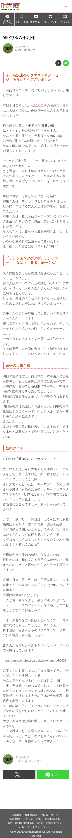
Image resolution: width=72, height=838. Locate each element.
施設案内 (14, 819)
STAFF (19, 50)
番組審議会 (31, 815)
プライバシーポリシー (40, 827)
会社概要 (16, 815)
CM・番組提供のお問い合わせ (25, 823)
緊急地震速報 (52, 819)
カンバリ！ (34, 50)
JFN (21, 827)
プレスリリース (49, 815)
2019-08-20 (22, 46)
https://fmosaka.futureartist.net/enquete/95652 (34, 660)
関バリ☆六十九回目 (20, 37)
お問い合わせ (54, 823)
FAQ (39, 819)
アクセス (28, 819)
